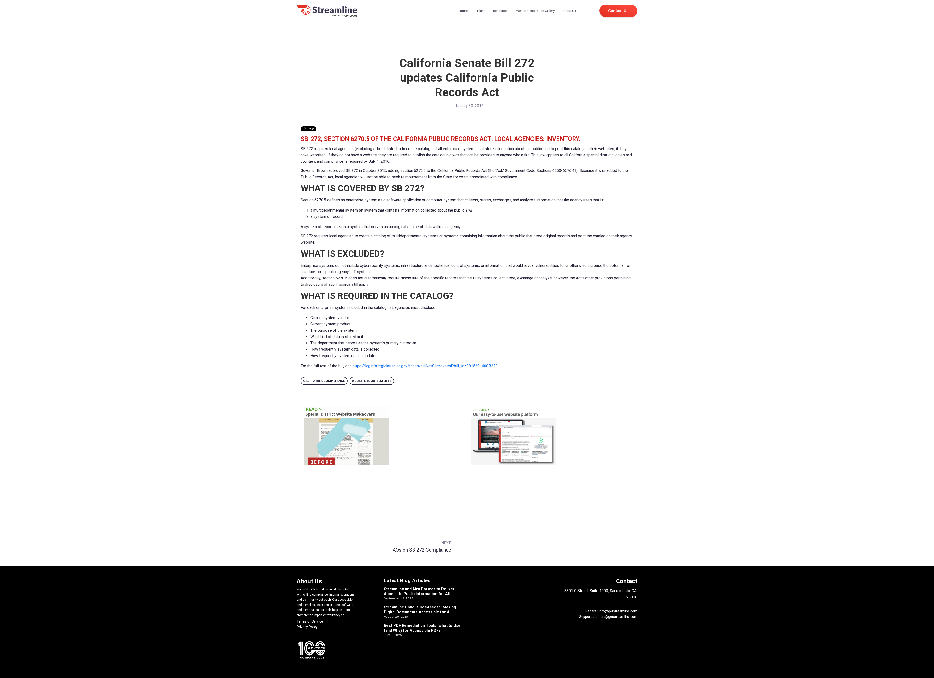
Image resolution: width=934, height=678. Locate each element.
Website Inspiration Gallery (535, 11)
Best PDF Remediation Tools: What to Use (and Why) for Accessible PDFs (422, 628)
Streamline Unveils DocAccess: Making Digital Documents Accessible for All (420, 609)
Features (463, 11)
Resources (500, 11)
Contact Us (618, 11)
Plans (481, 11)
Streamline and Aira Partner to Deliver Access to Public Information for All (419, 591)
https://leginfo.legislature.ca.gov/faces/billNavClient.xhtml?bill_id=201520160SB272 (425, 366)
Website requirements (372, 381)
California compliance (324, 381)
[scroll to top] (924, 668)
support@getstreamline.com (615, 617)
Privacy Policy (307, 627)
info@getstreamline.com (617, 611)
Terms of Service (310, 621)
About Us (569, 11)
